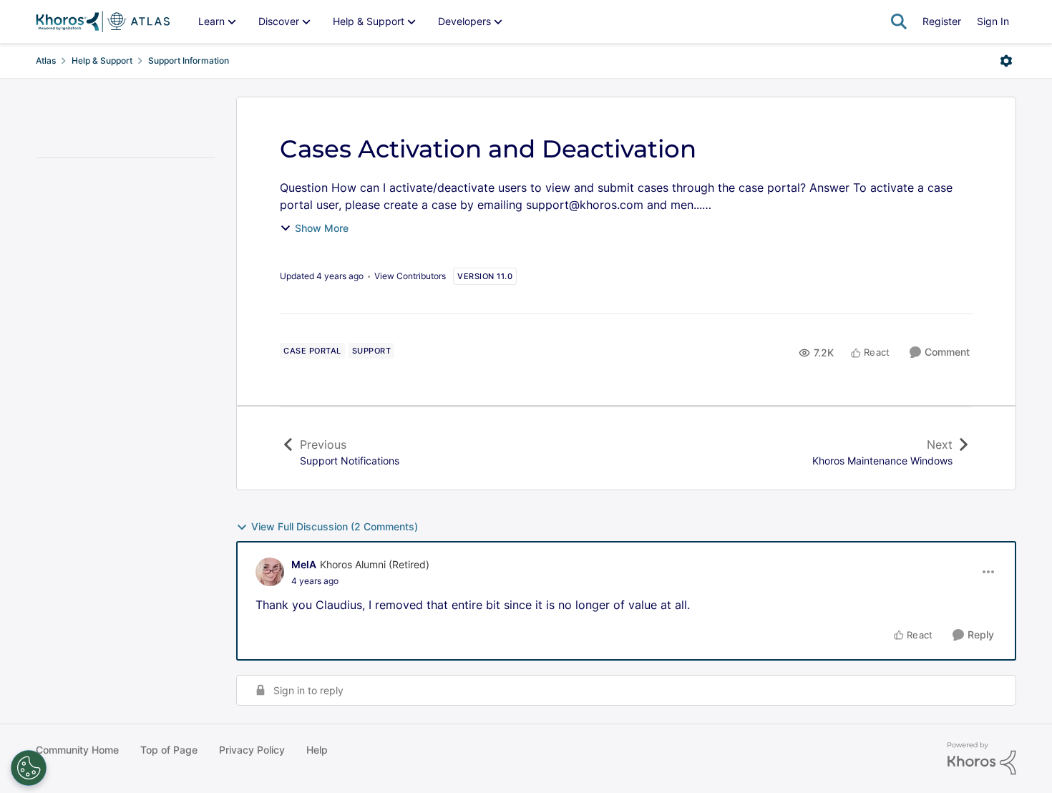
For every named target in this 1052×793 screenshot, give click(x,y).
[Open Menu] (1006, 61)
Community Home (77, 750)
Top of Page (169, 750)
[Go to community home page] (103, 21)
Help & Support (102, 60)
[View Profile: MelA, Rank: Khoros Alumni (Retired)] (269, 572)
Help (317, 750)
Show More (322, 228)
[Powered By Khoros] (982, 758)
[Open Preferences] (29, 768)
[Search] (898, 21)
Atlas (46, 60)
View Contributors (410, 276)
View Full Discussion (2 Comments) (334, 526)
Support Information (188, 60)
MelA (303, 564)
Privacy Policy (252, 750)
